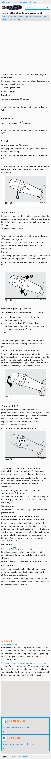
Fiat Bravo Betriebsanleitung (14, 16)
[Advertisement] (25, 46)
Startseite (6, 2)
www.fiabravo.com (20, 756)
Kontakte (23, 2)
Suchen (33, 2)
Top (15, 2)
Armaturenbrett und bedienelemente (18, 744)
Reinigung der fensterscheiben (15, 727)
